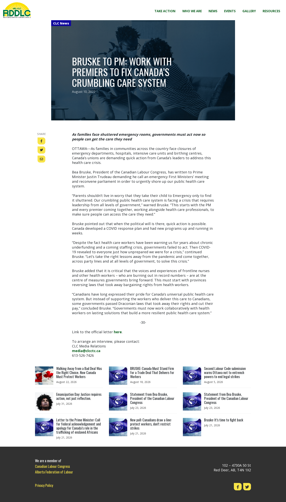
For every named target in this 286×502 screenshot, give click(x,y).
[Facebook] (238, 486)
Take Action (164, 11)
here (118, 332)
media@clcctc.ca (86, 350)
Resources (271, 11)
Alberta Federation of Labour (54, 472)
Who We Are (192, 11)
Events (230, 11)
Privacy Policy (44, 485)
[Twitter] (247, 486)
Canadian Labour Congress (52, 466)
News (213, 11)
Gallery (249, 11)
